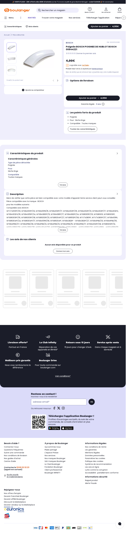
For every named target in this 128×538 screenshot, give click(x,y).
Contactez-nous (11, 447)
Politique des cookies (94, 461)
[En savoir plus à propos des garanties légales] (103, 104)
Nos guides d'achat (12, 458)
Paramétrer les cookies (95, 458)
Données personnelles (94, 455)
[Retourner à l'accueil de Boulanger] (17, 10)
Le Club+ (85, 65)
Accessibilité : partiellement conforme (101, 472)
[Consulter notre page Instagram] (63, 408)
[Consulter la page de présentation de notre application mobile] (54, 428)
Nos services (50, 455)
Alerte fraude (91, 483)
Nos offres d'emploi (12, 493)
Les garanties (91, 450)
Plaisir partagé (51, 450)
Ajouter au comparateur (34, 90)
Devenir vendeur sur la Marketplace (19, 505)
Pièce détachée (18, 35)
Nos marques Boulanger (55, 458)
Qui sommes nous (53, 447)
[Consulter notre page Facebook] (54, 408)
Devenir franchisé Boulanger (16, 496)
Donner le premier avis (86, 53)
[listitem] (11, 59)
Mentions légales (92, 452)
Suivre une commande (14, 452)
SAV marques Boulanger (55, 461)
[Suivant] (57, 80)
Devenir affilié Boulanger (14, 499)
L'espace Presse (51, 452)
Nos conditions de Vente (95, 447)
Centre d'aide (10, 461)
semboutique (97, 69)
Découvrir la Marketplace (15, 502)
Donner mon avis (63, 251)
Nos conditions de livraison (15, 455)
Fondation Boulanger (54, 467)
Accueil (7, 35)
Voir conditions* (63, 376)
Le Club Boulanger (52, 464)
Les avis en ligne (92, 467)
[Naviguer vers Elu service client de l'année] (22, 516)
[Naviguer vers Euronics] (22, 509)
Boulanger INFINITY (52, 472)
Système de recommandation (98, 464)
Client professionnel (53, 470)
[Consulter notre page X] (58, 408)
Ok (91, 402)
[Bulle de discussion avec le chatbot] (120, 524)
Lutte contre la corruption (96, 470)
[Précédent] (53, 80)
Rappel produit (91, 480)
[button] (124, 18)
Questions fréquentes (13, 450)
